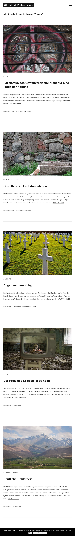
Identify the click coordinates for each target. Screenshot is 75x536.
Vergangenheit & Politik (29, 306)
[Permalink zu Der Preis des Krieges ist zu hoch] (37, 370)
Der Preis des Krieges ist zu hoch (26, 380)
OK (30, 533)
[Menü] (70, 5)
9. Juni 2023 (8, 374)
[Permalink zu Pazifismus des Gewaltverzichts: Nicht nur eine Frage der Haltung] (37, 72)
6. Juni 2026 (8, 76)
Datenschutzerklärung (40, 533)
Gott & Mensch (16, 111)
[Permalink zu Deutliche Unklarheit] (37, 468)
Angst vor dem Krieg (17, 285)
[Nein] (73, 532)
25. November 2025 (11, 180)
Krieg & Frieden (26, 111)
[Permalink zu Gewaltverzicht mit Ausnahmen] (37, 175)
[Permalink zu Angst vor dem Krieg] (37, 274)
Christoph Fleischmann (18, 5)
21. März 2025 (9, 279)
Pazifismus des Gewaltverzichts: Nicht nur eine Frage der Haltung (36, 85)
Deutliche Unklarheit (17, 479)
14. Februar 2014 (10, 472)
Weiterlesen (15, 103)
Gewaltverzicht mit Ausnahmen (25, 186)
